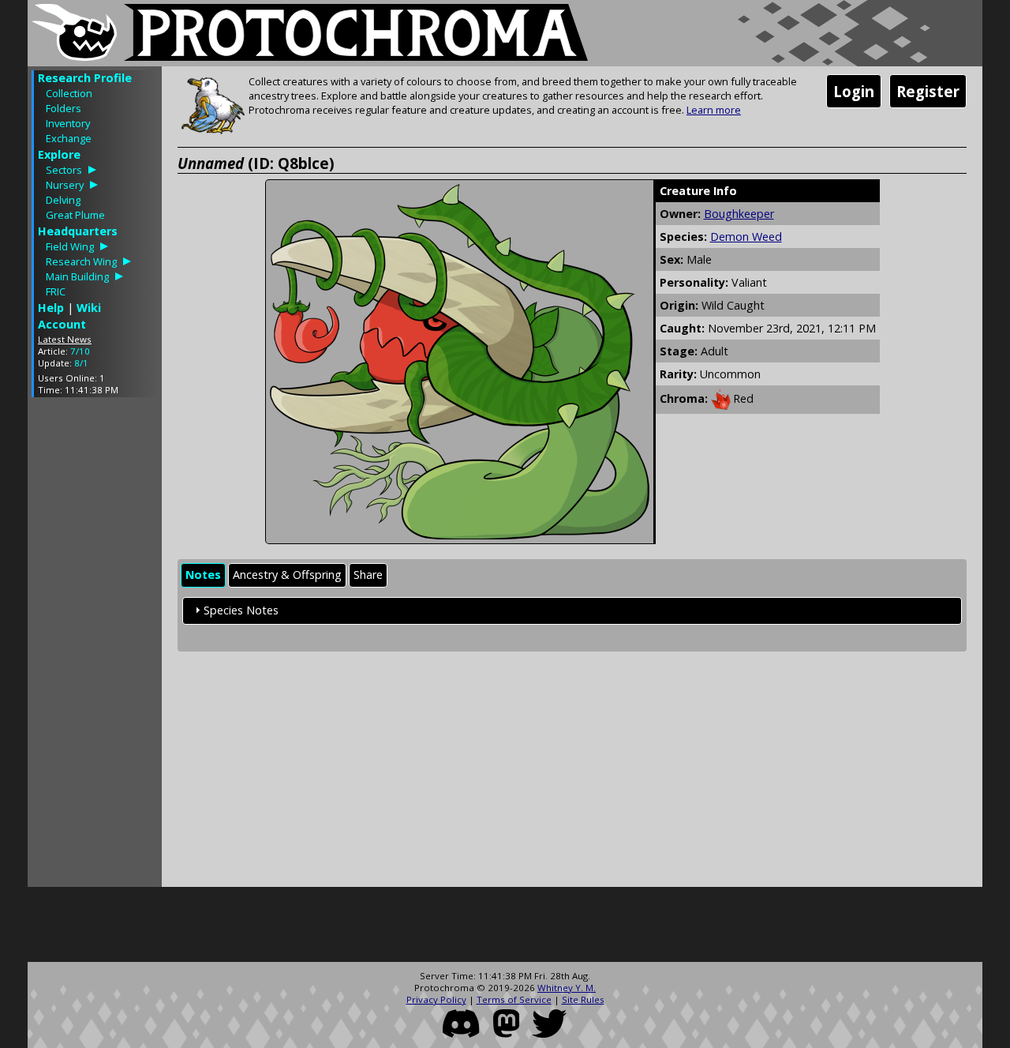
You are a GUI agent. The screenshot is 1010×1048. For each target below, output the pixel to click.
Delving (63, 200)
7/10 (80, 351)
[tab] (203, 575)
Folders (63, 108)
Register (928, 91)
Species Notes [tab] (241, 610)
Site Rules (583, 999)
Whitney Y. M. (566, 988)
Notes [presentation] (203, 574)
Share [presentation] (368, 574)
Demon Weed (746, 236)
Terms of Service (514, 999)
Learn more (713, 110)
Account (62, 324)
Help (51, 307)
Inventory (68, 123)
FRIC (55, 291)
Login (853, 91)
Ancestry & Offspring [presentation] (287, 574)
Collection (69, 93)
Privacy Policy (436, 999)
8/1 (81, 363)
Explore (59, 154)
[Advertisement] (95, 646)
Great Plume (75, 215)
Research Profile (85, 77)
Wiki (89, 307)
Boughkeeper (739, 213)
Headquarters (78, 231)
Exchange (69, 138)
